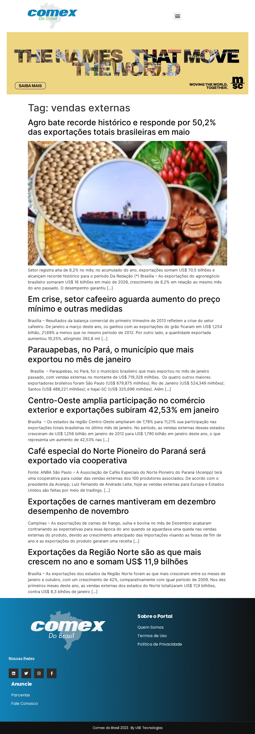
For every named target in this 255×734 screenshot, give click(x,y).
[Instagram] (39, 673)
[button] (177, 16)
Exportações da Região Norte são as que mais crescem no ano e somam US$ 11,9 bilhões (114, 556)
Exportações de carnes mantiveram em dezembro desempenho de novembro (122, 506)
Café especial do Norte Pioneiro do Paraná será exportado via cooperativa (117, 455)
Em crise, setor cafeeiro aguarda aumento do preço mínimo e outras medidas (124, 303)
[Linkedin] (13, 673)
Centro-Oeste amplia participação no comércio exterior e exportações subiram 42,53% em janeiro (123, 405)
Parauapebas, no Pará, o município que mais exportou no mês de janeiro (111, 354)
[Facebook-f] (52, 673)
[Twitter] (26, 673)
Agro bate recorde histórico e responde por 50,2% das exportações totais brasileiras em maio (122, 127)
